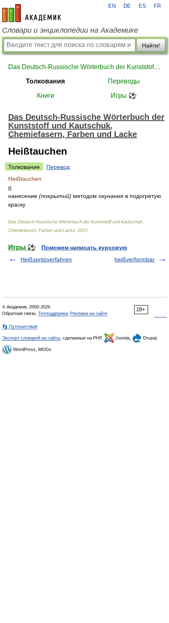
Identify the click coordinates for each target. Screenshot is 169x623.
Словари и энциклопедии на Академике (70, 30)
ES (142, 6)
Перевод (58, 167)
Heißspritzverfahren (46, 259)
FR (157, 6)
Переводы (124, 81)
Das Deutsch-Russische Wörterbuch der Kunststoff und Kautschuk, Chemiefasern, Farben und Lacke (84, 66)
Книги (45, 95)
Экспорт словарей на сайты (31, 337)
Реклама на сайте (88, 313)
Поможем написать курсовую (84, 247)
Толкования (45, 81)
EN (112, 6)
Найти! (151, 45)
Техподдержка (53, 313)
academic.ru (31, 13)
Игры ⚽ (124, 95)
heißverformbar (134, 259)
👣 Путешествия (19, 326)
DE (127, 6)
